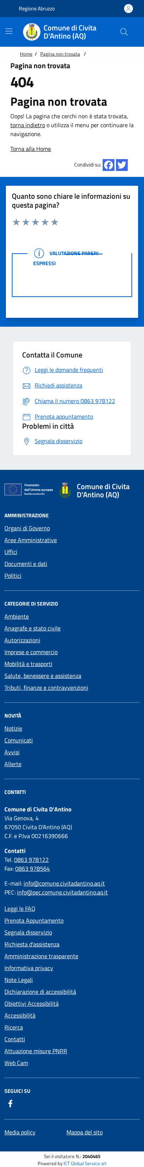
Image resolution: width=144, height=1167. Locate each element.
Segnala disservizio (28, 932)
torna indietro (27, 125)
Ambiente (16, 616)
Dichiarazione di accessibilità (40, 991)
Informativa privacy (28, 967)
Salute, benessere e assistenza (42, 675)
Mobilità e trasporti (28, 663)
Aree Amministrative (30, 539)
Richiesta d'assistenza (31, 944)
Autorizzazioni (22, 640)
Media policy (19, 1132)
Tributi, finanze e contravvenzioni (46, 687)
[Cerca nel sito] (124, 32)
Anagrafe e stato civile (32, 628)
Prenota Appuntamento (34, 920)
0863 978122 (31, 859)
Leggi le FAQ (19, 908)
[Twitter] (122, 165)
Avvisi (12, 752)
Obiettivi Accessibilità (31, 1003)
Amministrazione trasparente (41, 956)
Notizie (13, 728)
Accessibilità (19, 1015)
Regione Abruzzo (36, 8)
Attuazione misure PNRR (35, 1050)
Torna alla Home (30, 148)
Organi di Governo (27, 528)
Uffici (10, 551)
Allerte (12, 763)
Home (26, 53)
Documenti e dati (25, 563)
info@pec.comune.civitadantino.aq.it (62, 892)
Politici (12, 575)
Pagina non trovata (60, 53)
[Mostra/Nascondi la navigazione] (8, 31)
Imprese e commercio (31, 651)
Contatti (14, 1039)
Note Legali (18, 979)
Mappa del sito (84, 1132)
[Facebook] (108, 165)
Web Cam (16, 1062)
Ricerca (13, 1027)
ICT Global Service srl (85, 1163)
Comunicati (18, 740)
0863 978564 (32, 868)
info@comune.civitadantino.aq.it (64, 883)
